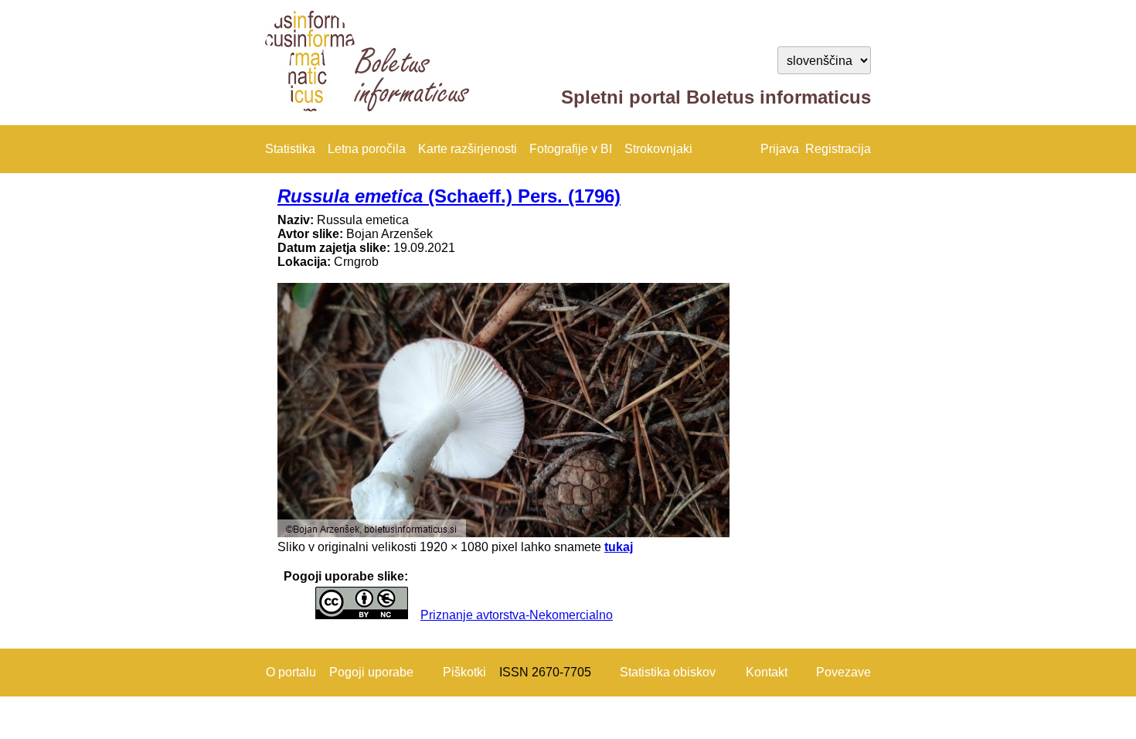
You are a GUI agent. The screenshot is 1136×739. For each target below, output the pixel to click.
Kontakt (766, 672)
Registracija (838, 148)
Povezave (843, 672)
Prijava (779, 148)
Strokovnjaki (658, 148)
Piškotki (464, 672)
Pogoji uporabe (371, 672)
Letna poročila (367, 148)
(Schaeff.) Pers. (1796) (449, 196)
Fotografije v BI (570, 148)
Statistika (290, 148)
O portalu (291, 672)
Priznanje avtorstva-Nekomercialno (516, 615)
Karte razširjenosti (467, 148)
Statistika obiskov (668, 672)
